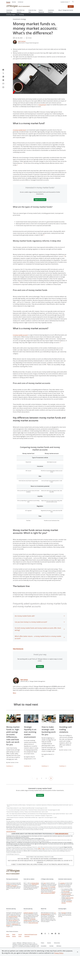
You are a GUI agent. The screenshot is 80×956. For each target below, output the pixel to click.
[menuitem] (65, 2)
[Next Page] (51, 778)
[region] (40, 487)
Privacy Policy (58, 953)
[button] (77, 952)
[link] (16, 681)
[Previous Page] (32, 778)
